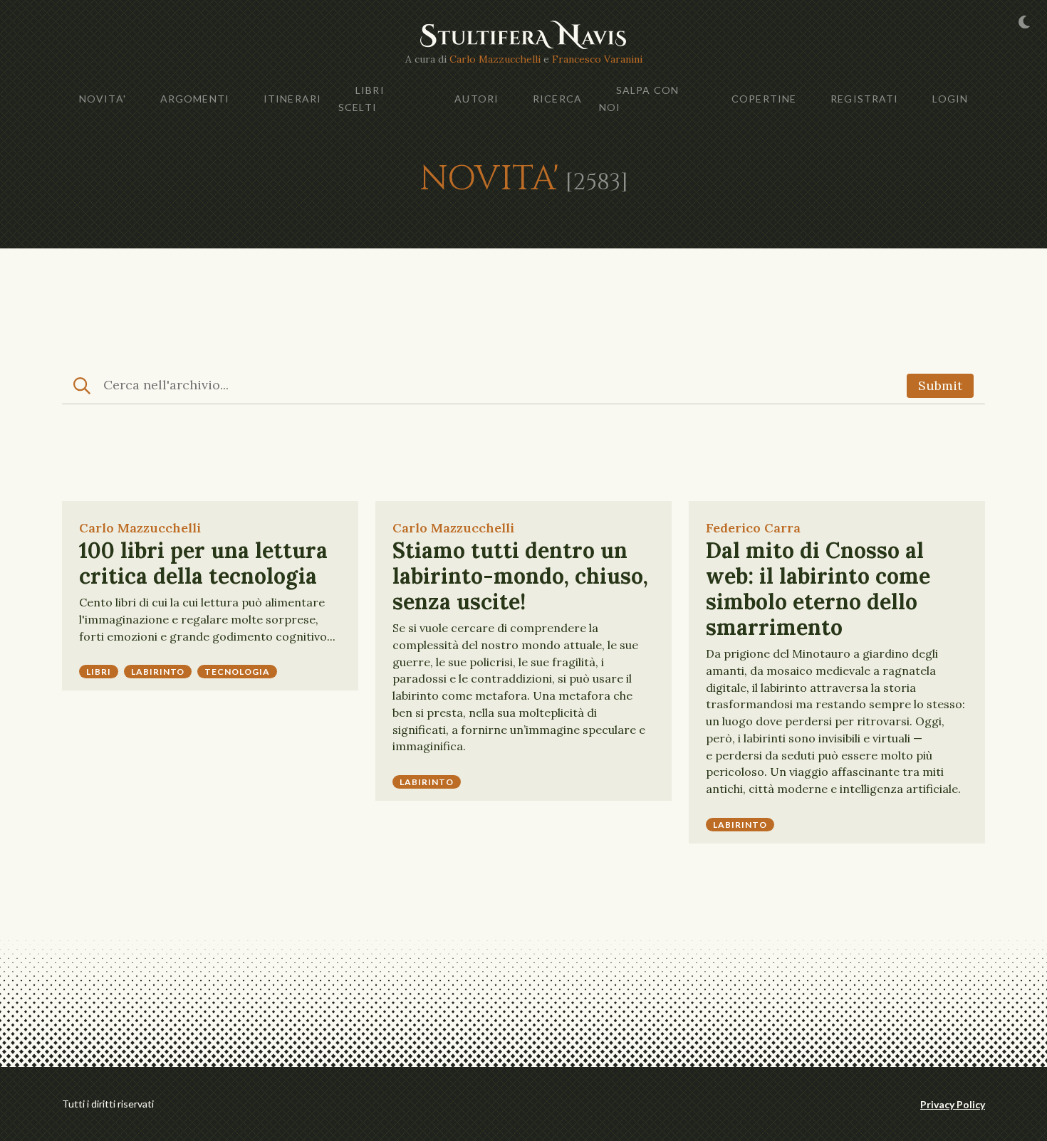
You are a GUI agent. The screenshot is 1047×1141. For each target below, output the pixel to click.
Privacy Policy (952, 1104)
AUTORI (476, 99)
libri (98, 671)
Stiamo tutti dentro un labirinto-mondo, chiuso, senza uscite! (520, 576)
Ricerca (557, 99)
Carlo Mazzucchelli (495, 59)
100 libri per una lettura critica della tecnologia (203, 563)
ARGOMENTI (194, 99)
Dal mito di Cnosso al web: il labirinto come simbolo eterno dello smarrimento (818, 589)
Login (950, 99)
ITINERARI (292, 99)
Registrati (864, 99)
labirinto (158, 671)
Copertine (763, 99)
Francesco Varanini (597, 59)
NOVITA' (102, 99)
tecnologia (237, 671)
